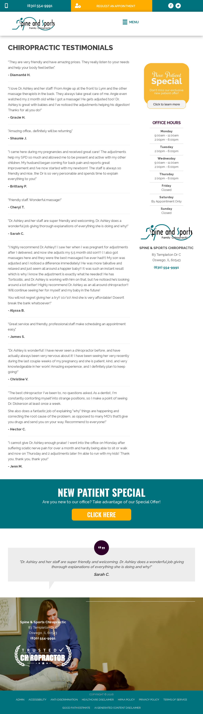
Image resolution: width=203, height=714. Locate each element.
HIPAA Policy (126, 699)
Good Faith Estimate (76, 707)
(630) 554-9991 (166, 267)
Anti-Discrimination (64, 699)
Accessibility (37, 699)
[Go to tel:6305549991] (35, 6)
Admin (20, 699)
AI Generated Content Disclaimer (117, 707)
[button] (101, 515)
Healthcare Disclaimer (98, 699)
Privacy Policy (149, 699)
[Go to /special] (111, 5)
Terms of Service (175, 699)
